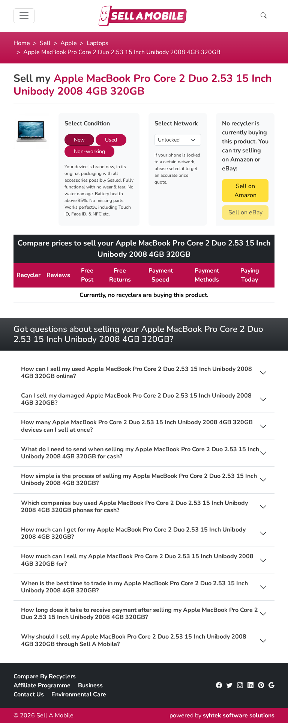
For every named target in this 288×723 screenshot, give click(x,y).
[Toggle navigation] (24, 15)
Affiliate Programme (42, 685)
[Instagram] (240, 685)
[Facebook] (219, 685)
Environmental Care (78, 694)
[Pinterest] (261, 685)
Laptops (97, 43)
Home (22, 43)
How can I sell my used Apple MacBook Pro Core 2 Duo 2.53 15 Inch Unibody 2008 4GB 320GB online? (136, 373)
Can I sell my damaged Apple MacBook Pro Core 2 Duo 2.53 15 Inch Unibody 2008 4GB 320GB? (136, 399)
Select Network (176, 123)
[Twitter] (229, 685)
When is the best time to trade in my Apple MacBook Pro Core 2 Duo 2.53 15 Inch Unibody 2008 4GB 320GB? (134, 587)
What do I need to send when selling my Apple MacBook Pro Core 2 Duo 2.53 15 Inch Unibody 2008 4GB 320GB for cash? (140, 453)
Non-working (89, 151)
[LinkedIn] (251, 685)
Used (111, 139)
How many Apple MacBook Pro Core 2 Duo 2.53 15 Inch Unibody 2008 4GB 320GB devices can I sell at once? (137, 426)
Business (90, 685)
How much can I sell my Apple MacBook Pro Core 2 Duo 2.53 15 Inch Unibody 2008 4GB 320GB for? (137, 560)
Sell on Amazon (245, 190)
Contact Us (29, 694)
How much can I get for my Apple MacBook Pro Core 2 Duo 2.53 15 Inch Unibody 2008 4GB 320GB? (133, 533)
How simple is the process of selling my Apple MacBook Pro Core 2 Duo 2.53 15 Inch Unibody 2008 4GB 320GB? (139, 480)
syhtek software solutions (238, 715)
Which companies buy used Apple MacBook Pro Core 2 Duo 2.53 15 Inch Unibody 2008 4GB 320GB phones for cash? (134, 507)
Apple (68, 43)
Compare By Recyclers (45, 676)
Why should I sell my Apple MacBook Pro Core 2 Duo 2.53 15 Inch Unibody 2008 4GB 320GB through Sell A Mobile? (133, 640)
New (79, 139)
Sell (45, 43)
